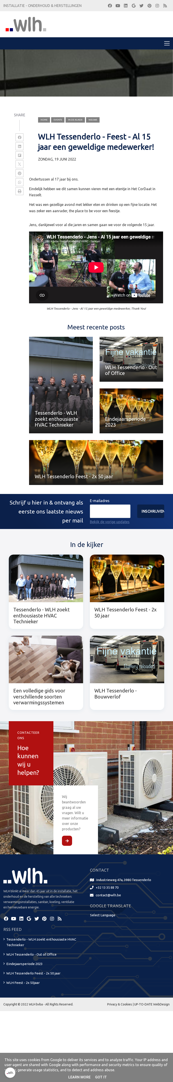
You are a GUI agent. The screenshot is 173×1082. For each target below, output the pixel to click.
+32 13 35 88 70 (107, 887)
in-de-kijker (75, 120)
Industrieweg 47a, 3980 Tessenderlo (123, 880)
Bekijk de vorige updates (110, 522)
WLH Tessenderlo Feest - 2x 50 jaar (33, 973)
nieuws (93, 120)
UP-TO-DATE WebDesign (152, 1004)
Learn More (79, 1077)
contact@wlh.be (108, 895)
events (58, 120)
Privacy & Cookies (119, 1004)
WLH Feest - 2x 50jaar (23, 983)
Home (44, 120)
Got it (101, 1077)
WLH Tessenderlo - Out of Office (31, 954)
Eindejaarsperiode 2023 (24, 964)
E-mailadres (99, 501)
